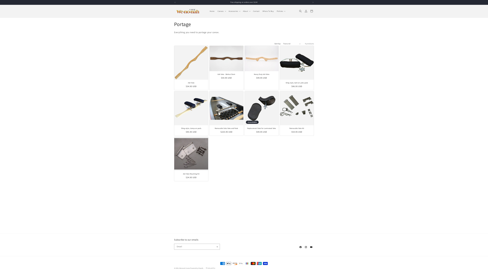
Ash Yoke (191, 83)
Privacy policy (210, 268)
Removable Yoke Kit (296, 128)
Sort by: (277, 43)
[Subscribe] (217, 247)
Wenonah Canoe (184, 268)
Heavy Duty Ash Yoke (261, 74)
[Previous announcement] (175, 2)
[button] (221, 11)
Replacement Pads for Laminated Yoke (261, 128)
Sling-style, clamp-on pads (191, 128)
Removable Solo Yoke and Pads (226, 128)
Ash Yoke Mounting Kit (191, 174)
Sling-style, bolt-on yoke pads (297, 83)
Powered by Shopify (196, 268)
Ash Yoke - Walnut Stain (226, 74)
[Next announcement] (313, 2)
